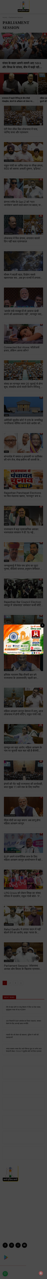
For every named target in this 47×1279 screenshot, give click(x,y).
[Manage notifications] (41, 1273)
